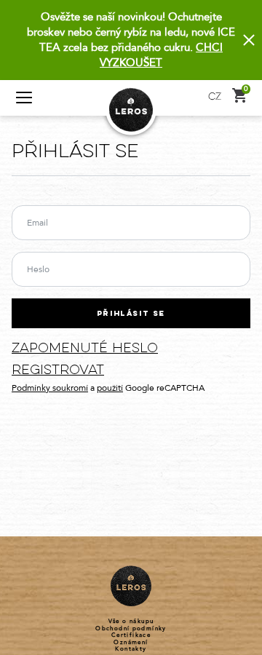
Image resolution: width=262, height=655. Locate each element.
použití (110, 388)
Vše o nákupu (131, 621)
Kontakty (130, 649)
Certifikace (131, 635)
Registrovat (58, 371)
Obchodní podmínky (131, 629)
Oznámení (131, 643)
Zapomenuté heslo (85, 349)
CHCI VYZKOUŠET (161, 55)
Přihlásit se (131, 314)
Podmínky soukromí (50, 388)
